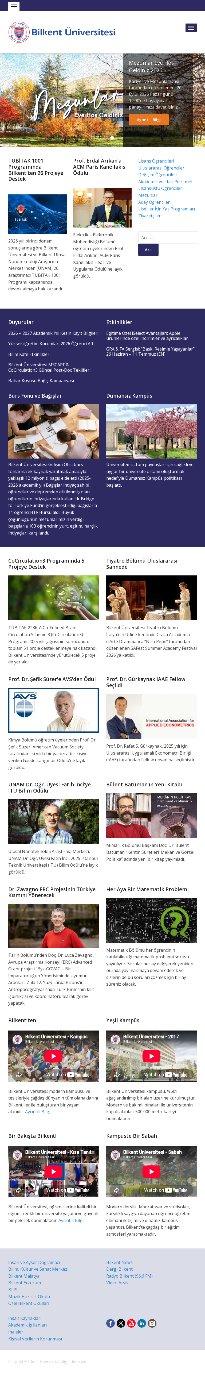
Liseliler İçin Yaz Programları (166, 209)
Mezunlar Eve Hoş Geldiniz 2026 (151, 66)
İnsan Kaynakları (24, 1318)
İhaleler (15, 1332)
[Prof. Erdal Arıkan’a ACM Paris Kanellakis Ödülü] (102, 207)
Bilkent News (119, 1262)
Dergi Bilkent (119, 1269)
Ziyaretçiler (149, 216)
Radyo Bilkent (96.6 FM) (129, 1276)
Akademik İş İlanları (27, 1325)
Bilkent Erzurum (24, 1283)
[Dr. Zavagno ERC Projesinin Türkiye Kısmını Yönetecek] (53, 925)
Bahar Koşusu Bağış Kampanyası (41, 380)
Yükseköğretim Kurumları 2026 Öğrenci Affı (51, 344)
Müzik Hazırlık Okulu (29, 1297)
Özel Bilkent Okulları (28, 1303)
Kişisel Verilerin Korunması (35, 1339)
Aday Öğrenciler (154, 202)
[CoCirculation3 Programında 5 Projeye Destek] (53, 598)
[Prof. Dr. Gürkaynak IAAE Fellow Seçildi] (151, 716)
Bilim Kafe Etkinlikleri (29, 354)
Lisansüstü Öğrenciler (160, 188)
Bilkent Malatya (24, 1276)
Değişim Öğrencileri (157, 175)
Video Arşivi (117, 1283)
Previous (6, 100)
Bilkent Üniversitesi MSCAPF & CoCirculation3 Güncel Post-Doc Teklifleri (49, 367)
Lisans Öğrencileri (156, 161)
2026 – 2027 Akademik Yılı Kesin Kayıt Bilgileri (53, 333)
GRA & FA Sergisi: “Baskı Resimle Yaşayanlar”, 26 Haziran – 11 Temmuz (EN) (151, 351)
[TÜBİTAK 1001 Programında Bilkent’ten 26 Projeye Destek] (37, 214)
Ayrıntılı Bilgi (149, 119)
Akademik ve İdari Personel (165, 182)
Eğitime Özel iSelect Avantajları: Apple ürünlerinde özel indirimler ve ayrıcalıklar (147, 335)
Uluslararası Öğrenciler (161, 168)
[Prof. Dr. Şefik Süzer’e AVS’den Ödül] (53, 710)
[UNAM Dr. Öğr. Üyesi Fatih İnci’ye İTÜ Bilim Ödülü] (53, 821)
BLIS (12, 1290)
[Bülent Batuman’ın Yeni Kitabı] (151, 815)
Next (199, 100)
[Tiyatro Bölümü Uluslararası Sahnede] (151, 598)
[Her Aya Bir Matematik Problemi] (151, 920)
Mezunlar (147, 195)
